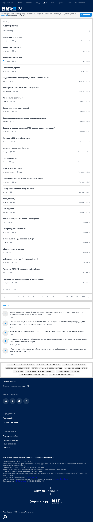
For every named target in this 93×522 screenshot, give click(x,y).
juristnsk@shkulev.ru (62, 479)
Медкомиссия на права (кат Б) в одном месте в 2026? (26, 78)
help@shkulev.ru (20, 481)
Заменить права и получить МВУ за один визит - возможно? (29, 128)
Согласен (85, 15)
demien (5, 192)
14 (72, 296)
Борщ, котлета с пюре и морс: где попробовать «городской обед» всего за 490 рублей (47, 331)
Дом (45, 3)
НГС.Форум (6, 22)
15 (77, 296)
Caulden (5, 202)
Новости (28, 3)
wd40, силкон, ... (10, 199)
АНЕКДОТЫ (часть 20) (12, 168)
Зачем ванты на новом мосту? (16, 108)
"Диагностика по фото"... (13, 249)
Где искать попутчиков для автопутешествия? (23, 178)
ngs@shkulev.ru (31, 477)
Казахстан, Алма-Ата (12, 47)
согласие (4, 16)
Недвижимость (7, 3)
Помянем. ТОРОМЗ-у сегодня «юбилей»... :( (21, 269)
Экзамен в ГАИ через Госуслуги (16, 138)
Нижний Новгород (10, 422)
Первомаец (7, 91)
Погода (37, 3)
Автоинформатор (9, 172)
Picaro (8, 61)
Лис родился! (8, 209)
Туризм (60, 3)
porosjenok (6, 41)
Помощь (6, 448)
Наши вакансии (9, 444)
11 (57, 296)
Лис (4, 273)
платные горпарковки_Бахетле (16, 148)
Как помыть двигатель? (13, 98)
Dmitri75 (5, 121)
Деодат (5, 152)
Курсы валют (80, 3)
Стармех (5, 212)
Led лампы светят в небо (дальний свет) (20, 259)
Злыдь (5, 162)
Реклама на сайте (10, 436)
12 (62, 296)
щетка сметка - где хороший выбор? (18, 239)
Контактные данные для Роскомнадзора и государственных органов (28, 457)
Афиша (69, 3)
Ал (3, 252)
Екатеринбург (8, 418)
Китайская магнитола (12, 57)
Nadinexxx (6, 142)
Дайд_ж (5, 101)
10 (52, 296)
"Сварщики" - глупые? (12, 37)
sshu (4, 222)
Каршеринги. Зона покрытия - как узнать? (21, 88)
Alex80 (5, 81)
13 (67, 296)
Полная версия (9, 382)
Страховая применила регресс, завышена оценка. (24, 118)
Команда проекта (10, 440)
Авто (14, 22)
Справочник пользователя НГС (16, 386)
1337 (84, 296)
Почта (52, 3)
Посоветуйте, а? (10, 158)
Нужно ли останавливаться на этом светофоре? (23, 279)
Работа (19, 3)
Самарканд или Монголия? (14, 229)
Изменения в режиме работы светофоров (21, 219)
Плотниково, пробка (11, 68)
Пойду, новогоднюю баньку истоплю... (19, 188)
